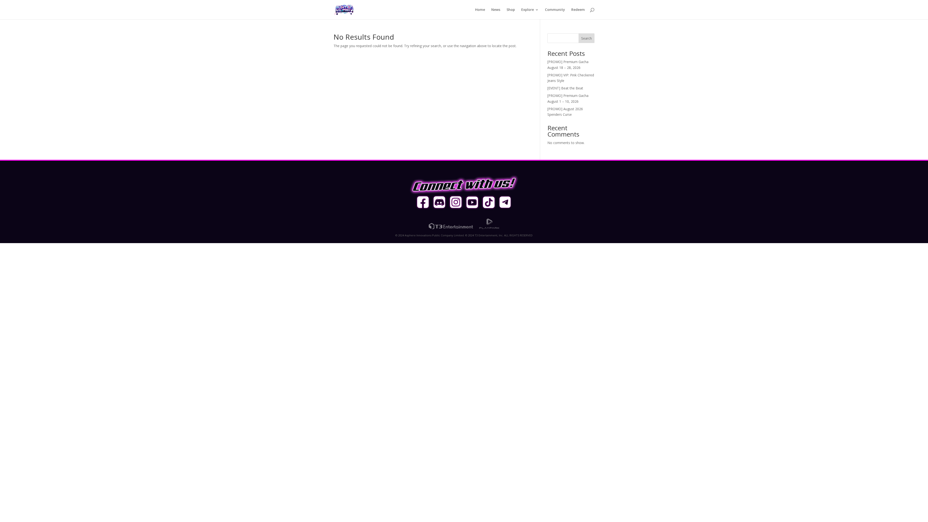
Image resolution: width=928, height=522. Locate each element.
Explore (527, 10)
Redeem (578, 10)
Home (480, 10)
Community (555, 10)
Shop (511, 10)
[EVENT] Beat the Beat (565, 88)
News (495, 10)
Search (586, 38)
